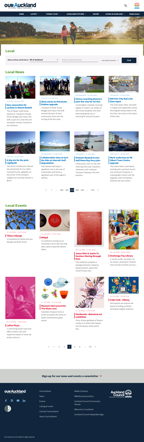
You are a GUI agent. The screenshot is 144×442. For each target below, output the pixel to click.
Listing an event (46, 406)
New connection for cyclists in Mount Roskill (19, 106)
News (41, 396)
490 (82, 190)
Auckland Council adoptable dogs (89, 414)
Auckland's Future (75, 14)
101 (90, 347)
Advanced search (109, 60)
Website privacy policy (84, 396)
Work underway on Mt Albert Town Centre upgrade (121, 160)
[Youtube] (18, 401)
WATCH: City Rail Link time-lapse (121, 100)
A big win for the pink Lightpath (18, 161)
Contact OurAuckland (48, 411)
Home (21, 14)
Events (42, 401)
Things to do (52, 14)
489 (77, 190)
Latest (34, 14)
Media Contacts (81, 391)
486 (61, 190)
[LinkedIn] (24, 401)
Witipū (44, 237)
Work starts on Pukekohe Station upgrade (54, 103)
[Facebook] (5, 401)
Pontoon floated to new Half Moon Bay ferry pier (87, 159)
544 (92, 190)
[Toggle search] (126, 6)
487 (67, 190)
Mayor (96, 14)
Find (129, 60)
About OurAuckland (48, 416)
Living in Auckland (114, 14)
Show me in (18, 60)
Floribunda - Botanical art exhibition (88, 315)
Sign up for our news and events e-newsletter (70, 376)
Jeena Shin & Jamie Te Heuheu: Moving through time (88, 256)
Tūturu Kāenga (14, 235)
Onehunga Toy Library (121, 255)
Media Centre (134, 14)
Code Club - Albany (120, 299)
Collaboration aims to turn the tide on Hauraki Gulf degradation (54, 160)
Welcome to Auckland (83, 409)
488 (72, 190)
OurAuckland (45, 391)
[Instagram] (12, 401)
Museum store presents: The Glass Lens (53, 307)
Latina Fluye (13, 325)
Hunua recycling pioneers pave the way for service (88, 100)
